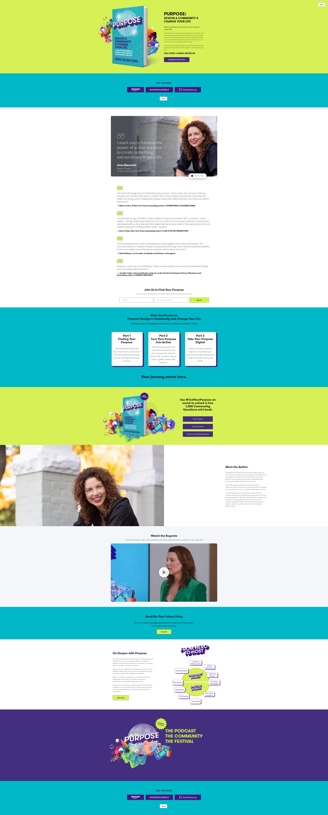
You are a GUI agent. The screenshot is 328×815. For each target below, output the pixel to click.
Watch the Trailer (199, 175)
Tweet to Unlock (197, 426)
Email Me (164, 632)
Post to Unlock (198, 419)
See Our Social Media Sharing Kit (198, 434)
